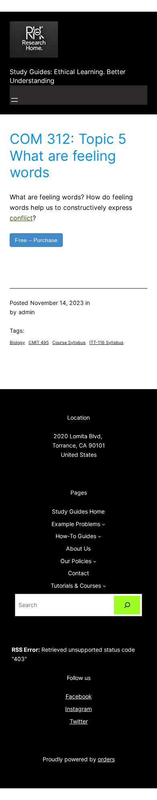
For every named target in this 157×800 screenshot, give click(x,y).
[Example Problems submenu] (103, 524)
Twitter (79, 721)
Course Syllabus (69, 342)
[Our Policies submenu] (94, 561)
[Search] (127, 605)
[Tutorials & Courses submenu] (104, 585)
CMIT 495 (39, 342)
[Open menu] (14, 100)
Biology (17, 342)
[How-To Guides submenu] (99, 536)
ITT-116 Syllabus (106, 342)
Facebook (79, 696)
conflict (21, 218)
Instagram (78, 708)
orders (106, 759)
